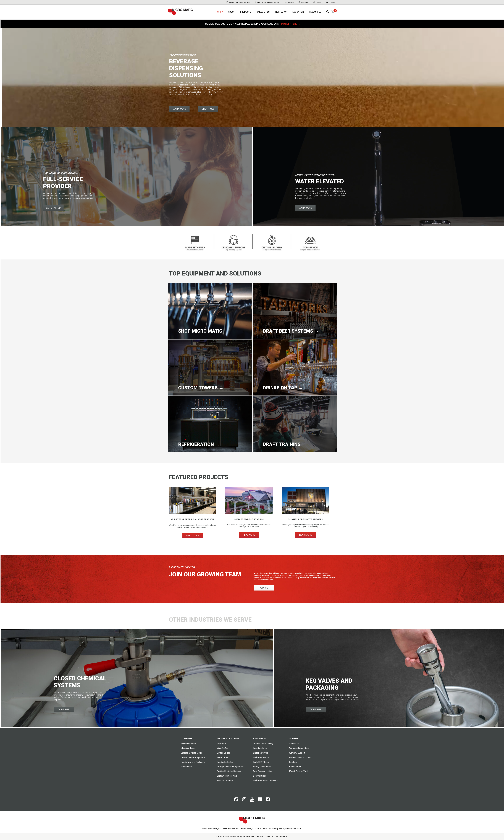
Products (245, 12)
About (231, 12)
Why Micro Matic (188, 743)
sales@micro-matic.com (290, 828)
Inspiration (281, 12)
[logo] (180, 12)
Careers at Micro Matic (191, 753)
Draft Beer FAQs (260, 753)
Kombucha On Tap (225, 762)
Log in (318, 2)
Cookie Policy (281, 836)
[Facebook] (268, 801)
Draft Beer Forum (261, 757)
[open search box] (327, 12)
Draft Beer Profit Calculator (265, 780)
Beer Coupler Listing (262, 771)
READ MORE (192, 535)
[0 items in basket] (333, 11)
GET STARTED (53, 207)
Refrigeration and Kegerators (230, 766)
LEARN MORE (179, 108)
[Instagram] (244, 801)
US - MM (331, 2)
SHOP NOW (208, 108)
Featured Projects (225, 780)
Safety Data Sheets (262, 766)
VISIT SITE (63, 709)
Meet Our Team (188, 748)
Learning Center (260, 748)
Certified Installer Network (229, 771)
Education (298, 12)
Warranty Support (297, 753)
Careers (304, 2)
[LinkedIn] (260, 801)
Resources (315, 12)
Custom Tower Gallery (263, 743)
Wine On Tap (222, 748)
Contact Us (289, 2)
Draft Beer (221, 743)
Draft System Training (227, 776)
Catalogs (293, 762)
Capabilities (263, 12)
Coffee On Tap (223, 753)
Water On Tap (223, 757)
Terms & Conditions (264, 836)
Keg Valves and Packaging (268, 2)
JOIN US (263, 587)
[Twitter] (236, 801)
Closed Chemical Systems (239, 2)
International (186, 766)
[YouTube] (252, 801)
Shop (220, 12)
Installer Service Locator (300, 757)
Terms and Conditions (299, 748)
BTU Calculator (259, 776)
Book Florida (295, 766)
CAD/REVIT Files (261, 762)
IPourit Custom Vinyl (298, 771)
